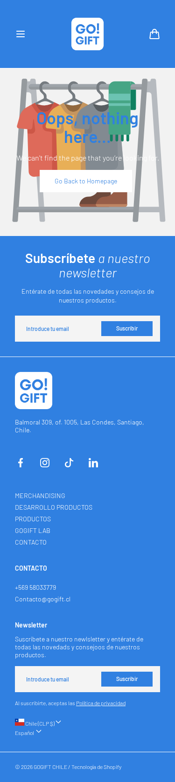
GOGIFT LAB (32, 530)
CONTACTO (31, 542)
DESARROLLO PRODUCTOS (53, 507)
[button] (20, 34)
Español (25, 732)
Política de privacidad (101, 703)
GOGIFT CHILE (50, 766)
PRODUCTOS (33, 519)
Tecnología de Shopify (96, 766)
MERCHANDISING (40, 495)
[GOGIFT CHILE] (88, 34)
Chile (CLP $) (39, 723)
